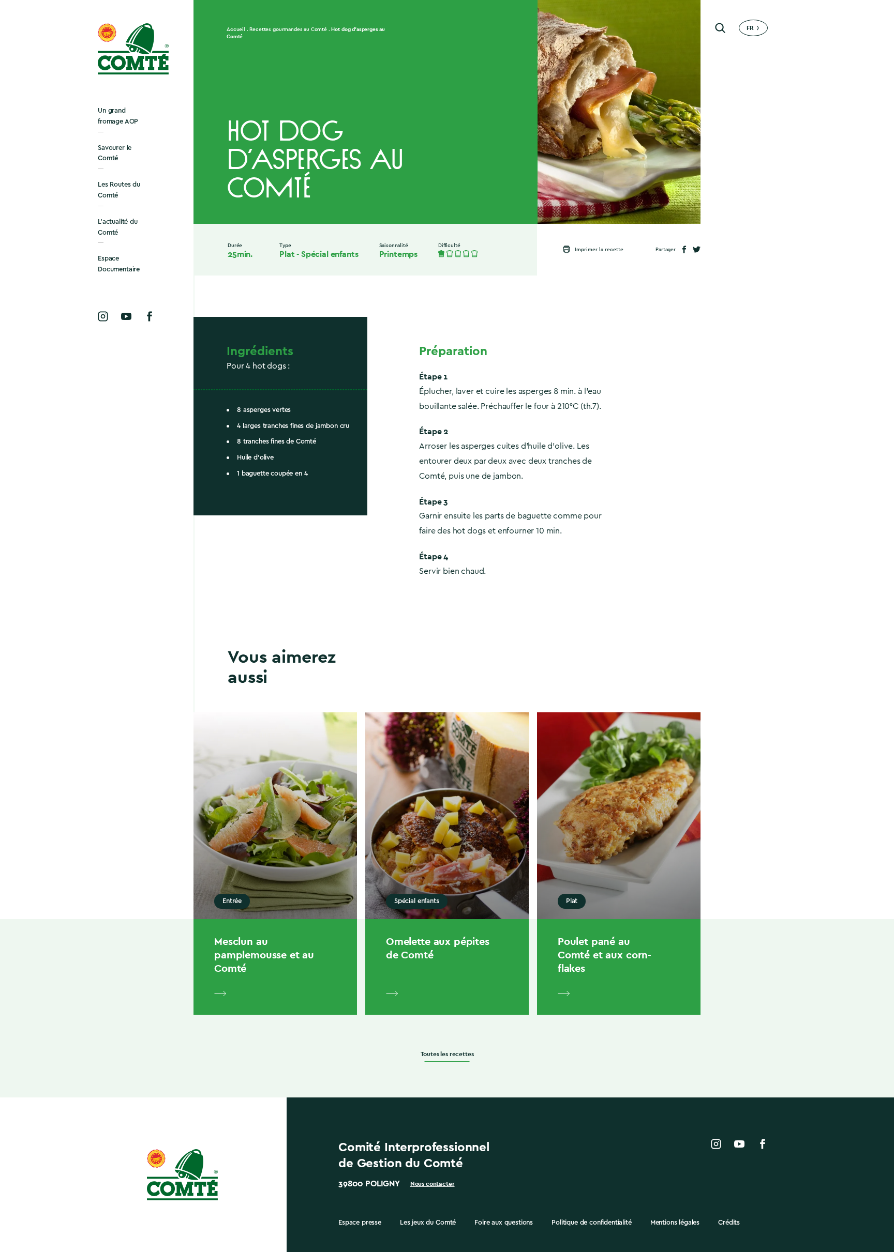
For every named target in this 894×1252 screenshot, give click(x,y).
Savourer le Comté (114, 153)
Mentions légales (674, 1222)
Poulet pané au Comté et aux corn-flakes (604, 955)
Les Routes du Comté (119, 190)
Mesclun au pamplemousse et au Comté (264, 955)
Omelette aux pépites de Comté (437, 948)
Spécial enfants (330, 254)
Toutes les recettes (447, 1054)
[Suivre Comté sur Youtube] (126, 316)
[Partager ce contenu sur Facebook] (684, 249)
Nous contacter (432, 1184)
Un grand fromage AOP (118, 116)
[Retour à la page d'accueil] (134, 48)
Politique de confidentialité (592, 1222)
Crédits (729, 1222)
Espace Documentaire (119, 263)
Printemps (398, 254)
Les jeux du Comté (428, 1222)
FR (750, 28)
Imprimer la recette (599, 249)
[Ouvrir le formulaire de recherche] (720, 28)
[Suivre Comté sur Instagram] (103, 316)
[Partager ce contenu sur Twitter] (697, 249)
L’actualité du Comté (118, 227)
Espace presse (359, 1222)
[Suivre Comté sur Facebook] (149, 316)
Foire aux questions (503, 1222)
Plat (286, 254)
